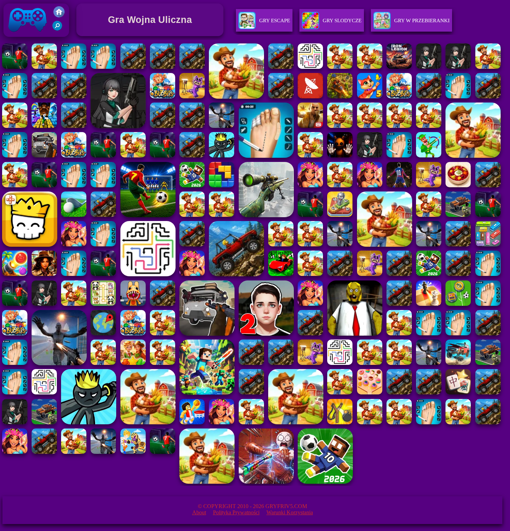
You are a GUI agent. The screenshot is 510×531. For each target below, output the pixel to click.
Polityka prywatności (236, 512)
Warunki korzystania (289, 512)
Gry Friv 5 (18, 38)
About (199, 512)
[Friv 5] (59, 15)
